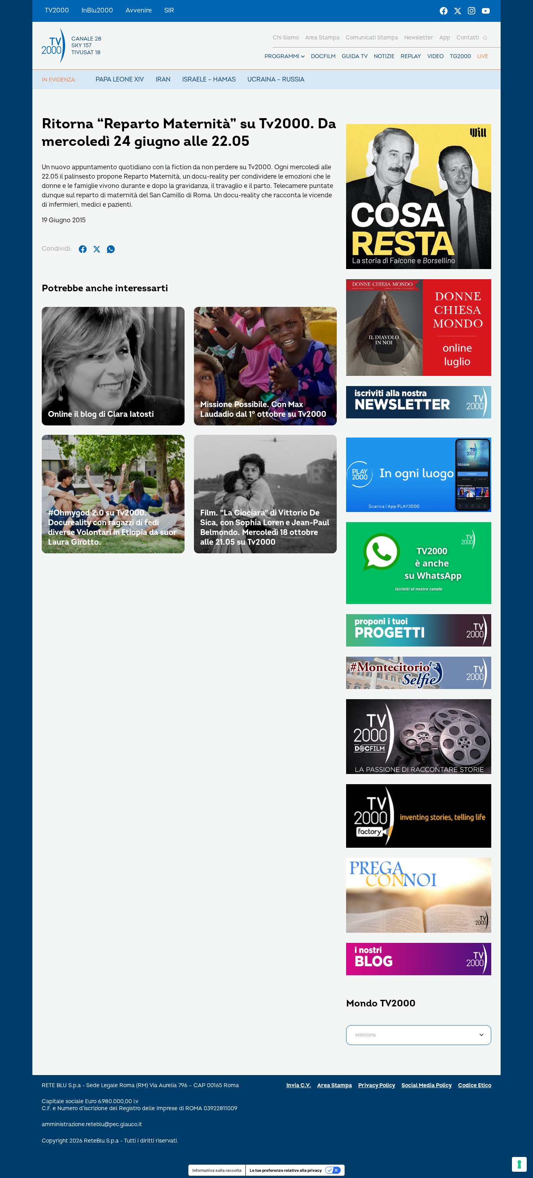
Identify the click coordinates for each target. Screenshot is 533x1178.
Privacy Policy (376, 1085)
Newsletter (418, 37)
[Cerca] (485, 37)
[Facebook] (443, 10)
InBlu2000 (97, 10)
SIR (169, 10)
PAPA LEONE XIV (120, 79)
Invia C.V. (298, 1085)
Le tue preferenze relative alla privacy (286, 1170)
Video (435, 56)
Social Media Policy (427, 1085)
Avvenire (139, 10)
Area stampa (322, 37)
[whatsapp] (110, 249)
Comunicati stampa (372, 37)
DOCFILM (323, 56)
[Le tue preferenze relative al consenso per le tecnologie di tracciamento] (519, 1164)
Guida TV (355, 56)
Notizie (384, 56)
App (444, 37)
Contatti (468, 37)
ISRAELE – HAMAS (209, 79)
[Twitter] (457, 10)
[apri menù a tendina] (303, 56)
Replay (411, 56)
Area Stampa (334, 1085)
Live (482, 56)
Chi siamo (286, 37)
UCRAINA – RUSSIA (275, 79)
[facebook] (82, 249)
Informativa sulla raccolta (217, 1170)
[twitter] (96, 249)
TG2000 (460, 56)
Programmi (282, 56)
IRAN (163, 79)
